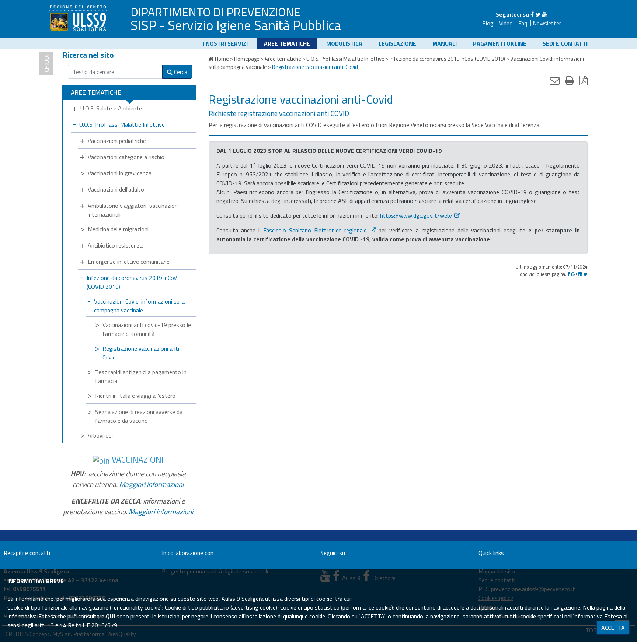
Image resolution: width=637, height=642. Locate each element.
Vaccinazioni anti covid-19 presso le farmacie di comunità (146, 329)
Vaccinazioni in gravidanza (120, 173)
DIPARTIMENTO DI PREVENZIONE (215, 12)
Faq (522, 23)
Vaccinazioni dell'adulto (116, 189)
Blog (488, 23)
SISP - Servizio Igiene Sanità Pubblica (235, 25)
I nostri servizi (225, 43)
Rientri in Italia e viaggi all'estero (135, 395)
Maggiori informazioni (151, 484)
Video (506, 23)
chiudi (46, 63)
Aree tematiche (287, 43)
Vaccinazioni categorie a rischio (126, 156)
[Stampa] (569, 80)
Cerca (180, 71)
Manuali (444, 43)
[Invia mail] (555, 80)
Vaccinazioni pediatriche (117, 140)
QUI (110, 616)
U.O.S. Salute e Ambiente (111, 108)
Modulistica (344, 43)
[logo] (79, 18)
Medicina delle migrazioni (118, 229)
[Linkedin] (580, 274)
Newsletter (547, 23)
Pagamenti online (499, 43)
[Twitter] (538, 14)
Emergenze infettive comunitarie (129, 261)
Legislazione (397, 43)
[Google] (574, 274)
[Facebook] (532, 14)
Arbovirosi (100, 435)
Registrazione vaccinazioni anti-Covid (142, 353)
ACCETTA (613, 627)
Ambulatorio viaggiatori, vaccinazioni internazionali (133, 210)
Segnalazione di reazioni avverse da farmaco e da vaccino (138, 416)
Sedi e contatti (565, 43)
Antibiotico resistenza (115, 245)
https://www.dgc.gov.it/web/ (416, 215)
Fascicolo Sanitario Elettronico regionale (315, 230)
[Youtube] (544, 14)
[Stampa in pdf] (583, 80)
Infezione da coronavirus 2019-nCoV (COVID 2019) (132, 282)
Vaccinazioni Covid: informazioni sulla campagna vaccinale (139, 306)
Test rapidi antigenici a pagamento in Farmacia (141, 376)
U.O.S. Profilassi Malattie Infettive (122, 124)
